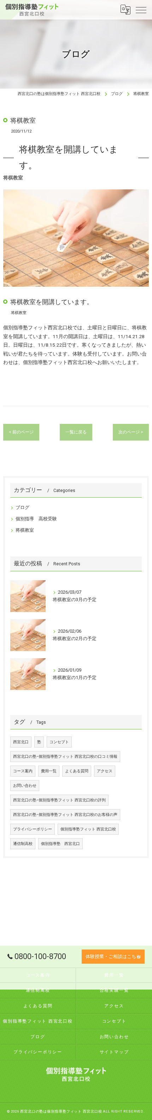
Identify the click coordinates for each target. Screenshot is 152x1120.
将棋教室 (25, 530)
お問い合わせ (24, 785)
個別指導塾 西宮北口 (60, 843)
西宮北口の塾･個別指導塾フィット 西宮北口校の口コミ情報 (65, 756)
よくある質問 (76, 771)
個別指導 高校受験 (36, 518)
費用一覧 (49, 771)
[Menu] (141, 9)
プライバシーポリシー (32, 829)
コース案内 (23, 771)
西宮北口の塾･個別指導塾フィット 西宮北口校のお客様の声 (65, 814)
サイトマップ (114, 1051)
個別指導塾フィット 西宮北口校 (88, 829)
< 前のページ (21, 432)
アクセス (104, 771)
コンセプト (59, 742)
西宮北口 (21, 742)
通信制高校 (23, 843)
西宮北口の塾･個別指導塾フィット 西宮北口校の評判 (59, 800)
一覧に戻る (76, 432)
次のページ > (130, 432)
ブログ (22, 507)
